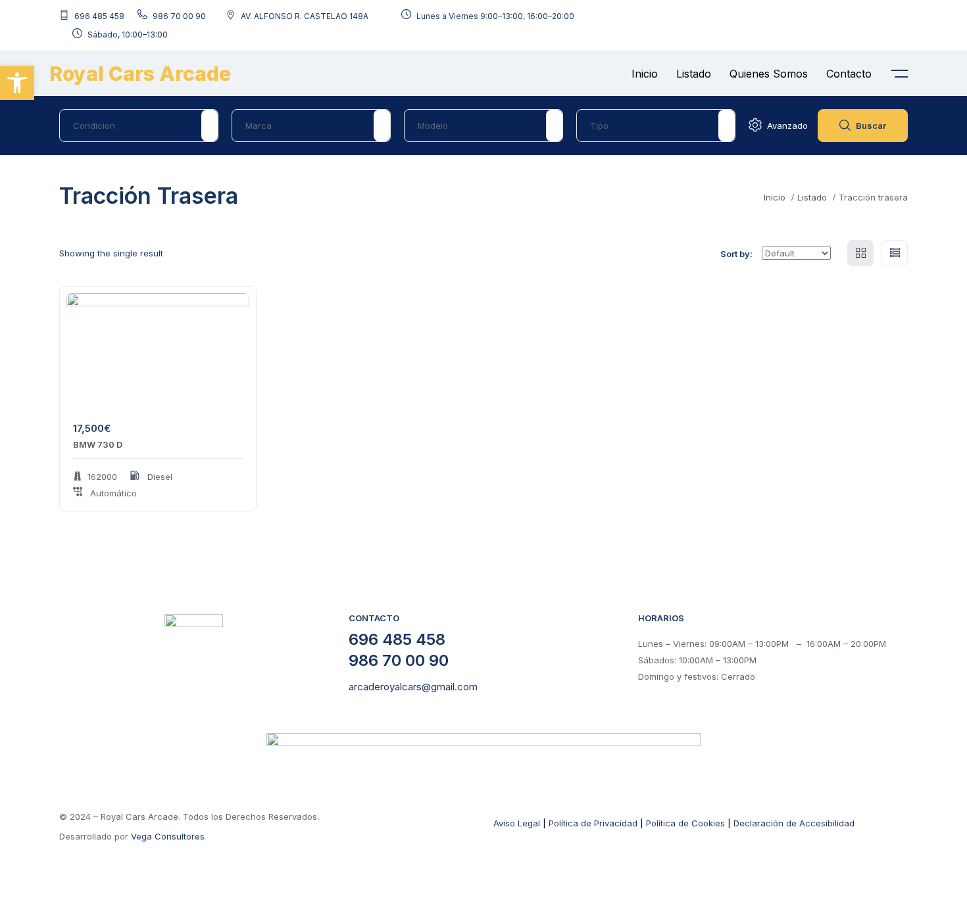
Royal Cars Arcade (140, 73)
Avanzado (787, 125)
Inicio (645, 73)
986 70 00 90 (399, 660)
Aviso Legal (516, 823)
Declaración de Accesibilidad (794, 823)
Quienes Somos (769, 73)
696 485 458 (397, 639)
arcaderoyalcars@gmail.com (413, 686)
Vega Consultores (168, 836)
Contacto (849, 73)
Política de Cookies (685, 823)
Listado (693, 73)
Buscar (871, 125)
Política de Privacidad (593, 823)
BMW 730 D (97, 444)
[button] (17, 83)
